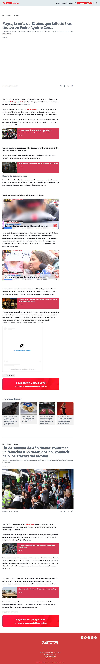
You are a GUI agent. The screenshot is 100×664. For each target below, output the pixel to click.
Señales (82, 3)
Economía (64, 3)
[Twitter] (68, 86)
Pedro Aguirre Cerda (8, 375)
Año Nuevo (14, 612)
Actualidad (9, 15)
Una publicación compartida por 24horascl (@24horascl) (22, 369)
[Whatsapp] (60, 86)
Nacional (58, 3)
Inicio (3, 15)
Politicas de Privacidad (50, 658)
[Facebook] (64, 86)
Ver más (20, 135)
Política (71, 3)
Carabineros (6, 612)
